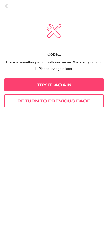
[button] (7, 6)
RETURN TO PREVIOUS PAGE (54, 100)
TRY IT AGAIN (54, 84)
